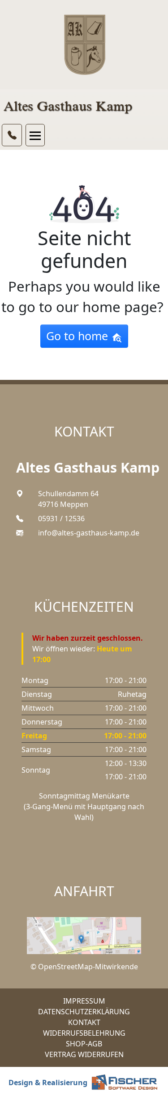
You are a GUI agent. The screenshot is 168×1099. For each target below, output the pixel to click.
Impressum (84, 1001)
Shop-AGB (84, 1044)
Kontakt (84, 1022)
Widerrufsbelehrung (84, 1033)
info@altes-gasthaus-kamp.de (88, 533)
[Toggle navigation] (35, 135)
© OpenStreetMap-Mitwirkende (84, 966)
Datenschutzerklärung (84, 1012)
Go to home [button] (78, 335)
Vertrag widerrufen (84, 1054)
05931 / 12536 (61, 518)
